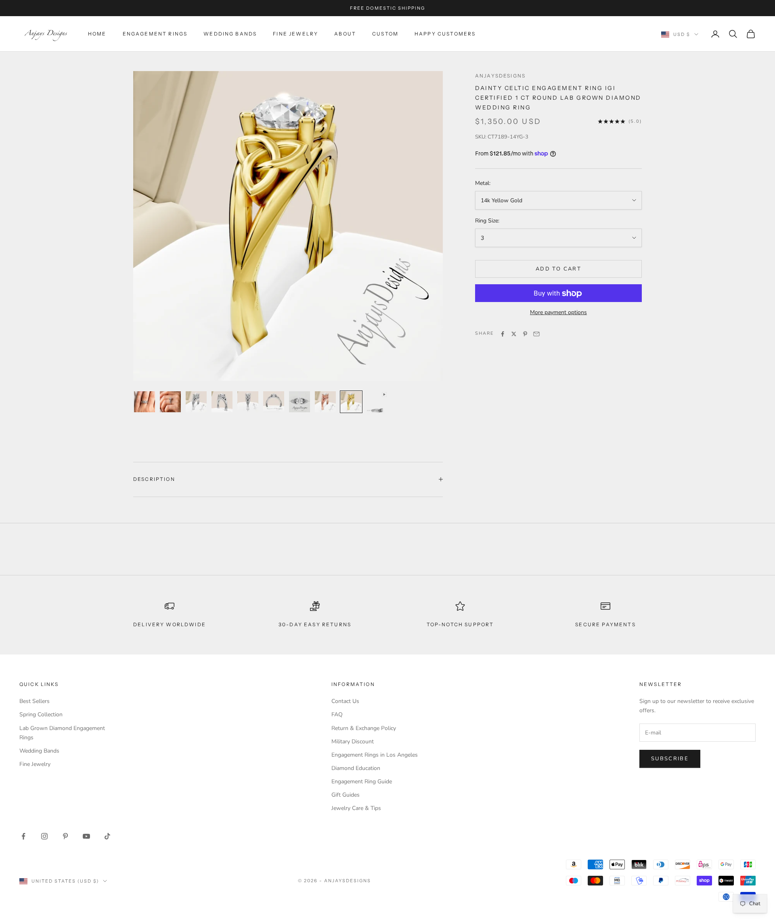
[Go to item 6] (273, 401)
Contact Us (345, 701)
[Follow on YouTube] (86, 836)
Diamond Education (355, 768)
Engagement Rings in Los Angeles (374, 755)
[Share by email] (536, 334)
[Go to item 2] (170, 401)
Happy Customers (445, 34)
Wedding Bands (230, 34)
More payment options (558, 313)
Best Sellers (34, 701)
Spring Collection (41, 714)
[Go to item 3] (196, 401)
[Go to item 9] (351, 401)
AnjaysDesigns (500, 76)
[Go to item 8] (325, 401)
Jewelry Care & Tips (356, 808)
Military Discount (352, 741)
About (345, 34)
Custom (385, 34)
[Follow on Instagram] (44, 836)
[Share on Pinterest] (525, 334)
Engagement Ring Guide (361, 781)
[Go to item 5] (248, 401)
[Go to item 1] (144, 401)
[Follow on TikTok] (107, 836)
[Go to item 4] (222, 401)
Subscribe (670, 758)
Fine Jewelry (295, 34)
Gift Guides (345, 795)
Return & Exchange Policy (363, 728)
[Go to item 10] (377, 410)
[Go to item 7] (299, 401)
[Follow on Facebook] (23, 836)
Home (97, 34)
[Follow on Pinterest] (65, 836)
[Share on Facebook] (502, 334)
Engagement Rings (155, 34)
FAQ (337, 714)
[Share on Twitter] (514, 334)
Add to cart (558, 269)
